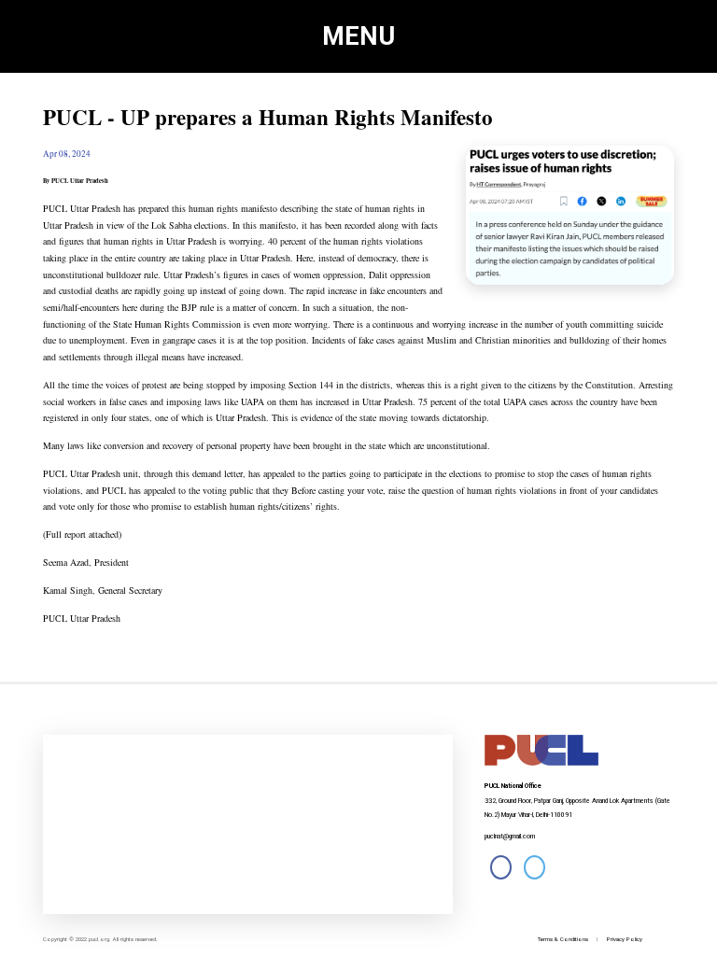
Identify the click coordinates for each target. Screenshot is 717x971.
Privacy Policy (624, 939)
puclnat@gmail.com (510, 836)
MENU (358, 36)
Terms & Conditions (563, 939)
